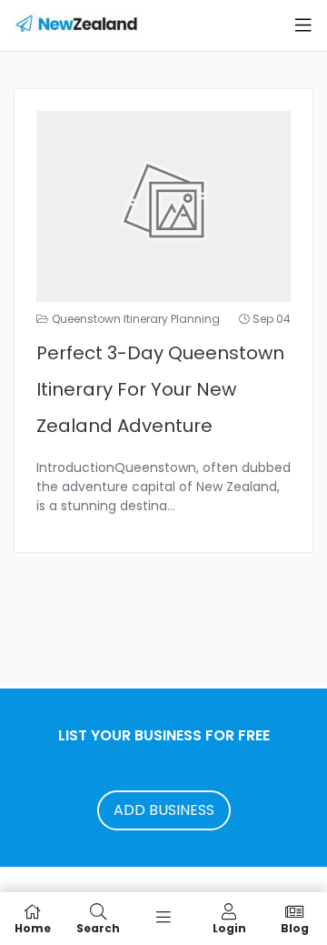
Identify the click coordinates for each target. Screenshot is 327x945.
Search (98, 927)
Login (229, 927)
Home (33, 927)
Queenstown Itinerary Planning (136, 319)
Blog (295, 927)
